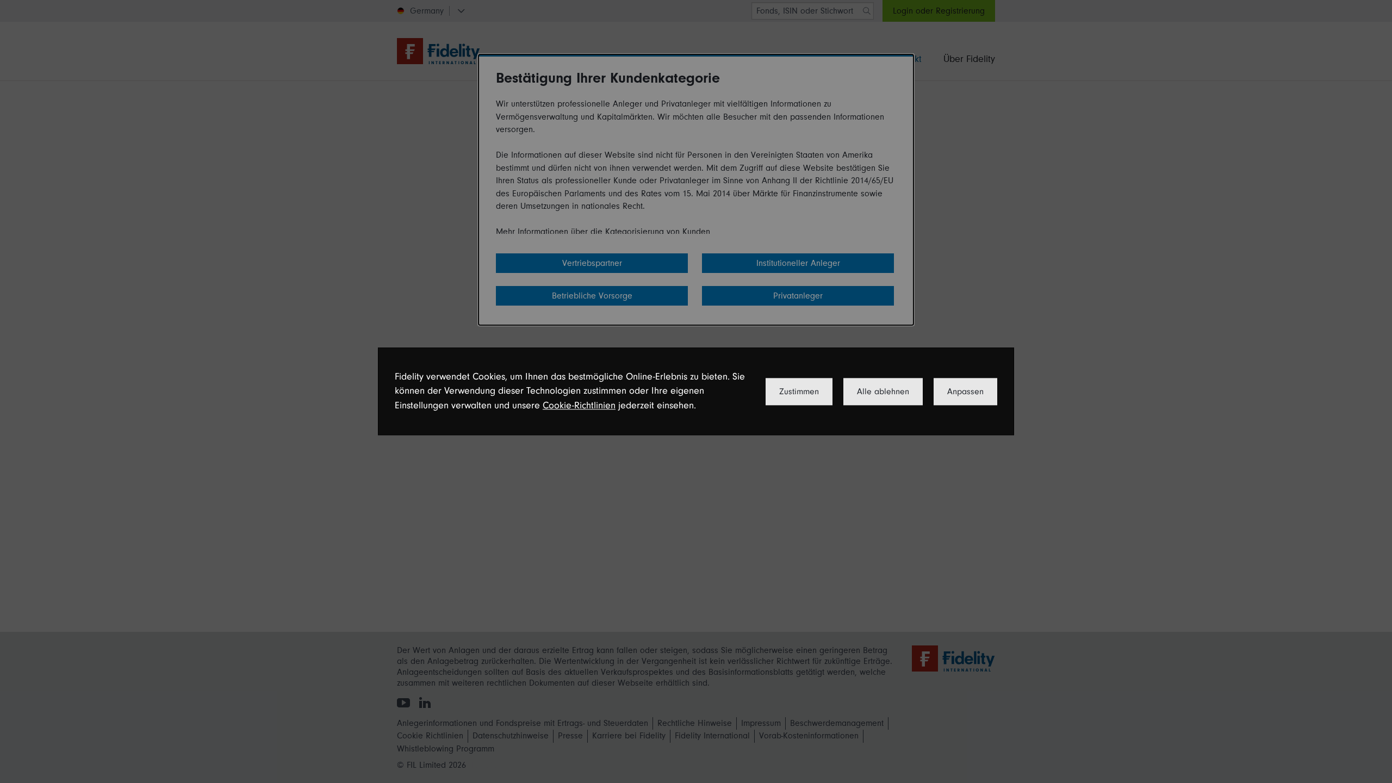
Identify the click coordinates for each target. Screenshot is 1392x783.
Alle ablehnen (883, 391)
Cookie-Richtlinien (579, 405)
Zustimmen (799, 391)
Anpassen (965, 391)
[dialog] (696, 391)
